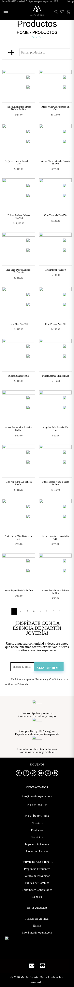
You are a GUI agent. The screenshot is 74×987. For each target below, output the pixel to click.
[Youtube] (41, 773)
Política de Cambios (37, 882)
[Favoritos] (62, 12)
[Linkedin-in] (55, 773)
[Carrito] (68, 12)
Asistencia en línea (37, 918)
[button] (5, 12)
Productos (37, 830)
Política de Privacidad (37, 875)
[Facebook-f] (26, 773)
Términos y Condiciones (37, 889)
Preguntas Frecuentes (37, 868)
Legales (37, 896)
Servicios (37, 837)
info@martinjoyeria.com (37, 932)
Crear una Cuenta (37, 851)
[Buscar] (56, 12)
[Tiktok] (33, 773)
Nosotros (37, 823)
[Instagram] (19, 773)
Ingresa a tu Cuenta (37, 844)
